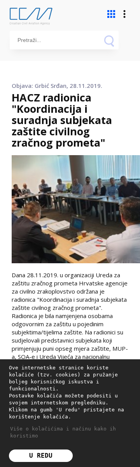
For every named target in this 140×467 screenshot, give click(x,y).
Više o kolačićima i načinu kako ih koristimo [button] (63, 432)
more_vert (124, 14)
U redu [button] (40, 455)
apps (111, 14)
